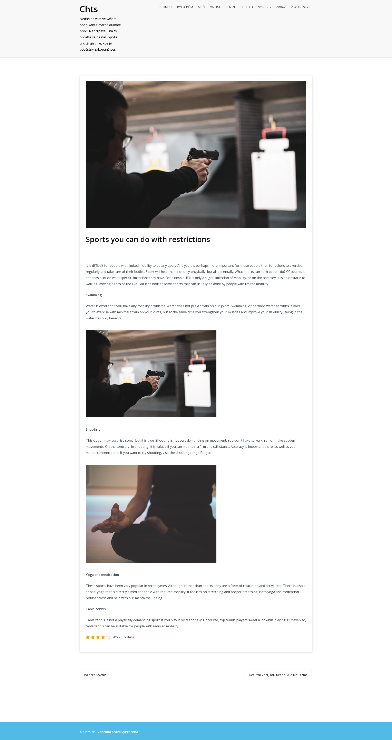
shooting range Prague (194, 452)
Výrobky (264, 7)
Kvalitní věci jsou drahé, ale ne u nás (278, 675)
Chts (89, 9)
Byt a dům (185, 7)
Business (165, 7)
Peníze (231, 7)
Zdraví (281, 7)
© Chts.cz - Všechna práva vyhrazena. (109, 732)
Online (215, 7)
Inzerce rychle (95, 675)
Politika (247, 7)
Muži (201, 7)
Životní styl (300, 7)
